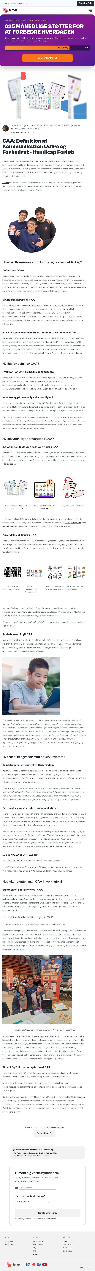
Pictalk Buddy (9, 1241)
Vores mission (38, 1245)
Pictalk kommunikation (23, 739)
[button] (90, 10)
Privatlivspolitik (68, 1248)
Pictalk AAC (44, 508)
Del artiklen (42, 1133)
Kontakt (65, 1241)
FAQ (34, 1251)
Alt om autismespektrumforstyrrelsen (33, 1156)
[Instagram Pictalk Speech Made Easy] (34, 1264)
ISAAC (67, 523)
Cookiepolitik (67, 1251)
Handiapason (8, 526)
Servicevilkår (67, 1245)
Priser (35, 1254)
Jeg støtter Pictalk (47, 58)
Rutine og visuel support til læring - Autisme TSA (37, 1153)
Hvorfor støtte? (38, 1241)
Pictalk (5, 182)
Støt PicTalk (85, 3)
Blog (34, 1248)
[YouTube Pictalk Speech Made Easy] (44, 1264)
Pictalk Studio (9, 1245)
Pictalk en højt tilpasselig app (59, 846)
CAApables (76, 523)
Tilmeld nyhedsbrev (47, 1213)
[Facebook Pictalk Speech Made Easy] (39, 1264)
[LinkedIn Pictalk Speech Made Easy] (28, 1264)
